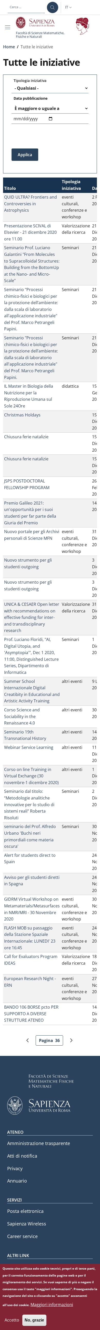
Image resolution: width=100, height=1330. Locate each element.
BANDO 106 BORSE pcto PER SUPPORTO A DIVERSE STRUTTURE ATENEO (31, 1013)
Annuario (17, 1181)
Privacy (15, 1168)
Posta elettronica (25, 1211)
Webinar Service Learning (28, 747)
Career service (22, 1236)
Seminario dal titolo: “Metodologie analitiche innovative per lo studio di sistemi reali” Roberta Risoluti (29, 804)
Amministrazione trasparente (38, 1143)
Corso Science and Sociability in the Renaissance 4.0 (22, 716)
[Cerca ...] (52, 7)
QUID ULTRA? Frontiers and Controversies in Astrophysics (30, 203)
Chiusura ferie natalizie (26, 437)
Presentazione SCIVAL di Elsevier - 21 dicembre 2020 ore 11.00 (30, 232)
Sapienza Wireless (26, 1224)
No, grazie (34, 1320)
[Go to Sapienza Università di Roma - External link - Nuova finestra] (38, 22)
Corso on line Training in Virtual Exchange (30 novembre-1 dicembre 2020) (31, 776)
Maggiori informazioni (52, 1304)
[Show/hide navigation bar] (8, 27)
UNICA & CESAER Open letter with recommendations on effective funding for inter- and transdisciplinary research (31, 617)
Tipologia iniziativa (30, 80)
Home (9, 47)
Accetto (12, 1320)
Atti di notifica (22, 1156)
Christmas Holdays (22, 415)
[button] (69, 7)
